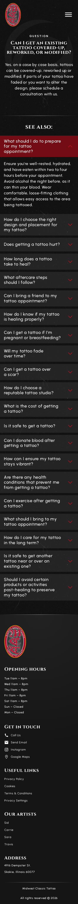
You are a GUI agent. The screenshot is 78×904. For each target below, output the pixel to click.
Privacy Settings (16, 800)
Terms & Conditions (18, 793)
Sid (6, 822)
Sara (7, 837)
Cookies (9, 786)
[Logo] (13, 15)
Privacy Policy (14, 779)
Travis (8, 844)
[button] (68, 14)
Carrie (8, 830)
